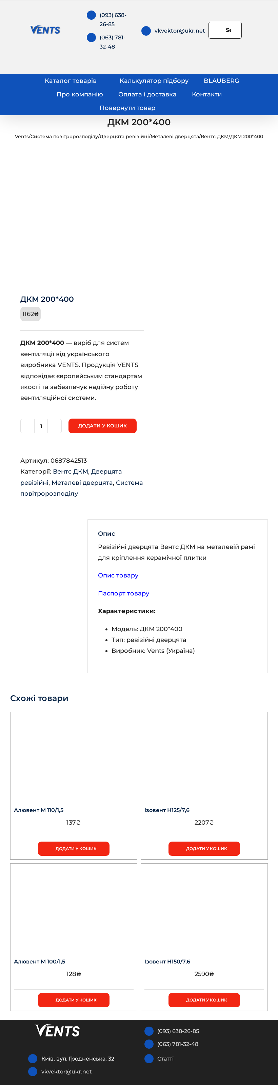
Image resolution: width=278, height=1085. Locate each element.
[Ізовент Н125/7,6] (204, 754)
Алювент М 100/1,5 (39, 961)
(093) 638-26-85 (178, 1031)
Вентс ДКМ (215, 136)
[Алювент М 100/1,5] (74, 906)
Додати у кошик (102, 426)
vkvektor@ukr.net (180, 30)
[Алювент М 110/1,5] (74, 754)
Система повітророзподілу (64, 136)
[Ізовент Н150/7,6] (204, 906)
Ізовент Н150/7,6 (167, 961)
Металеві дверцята (175, 136)
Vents (22, 136)
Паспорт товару (123, 593)
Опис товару (118, 575)
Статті (165, 1058)
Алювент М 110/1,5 (38, 810)
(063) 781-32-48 (177, 1044)
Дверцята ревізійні (124, 136)
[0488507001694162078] (72, 216)
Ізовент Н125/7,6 (167, 810)
